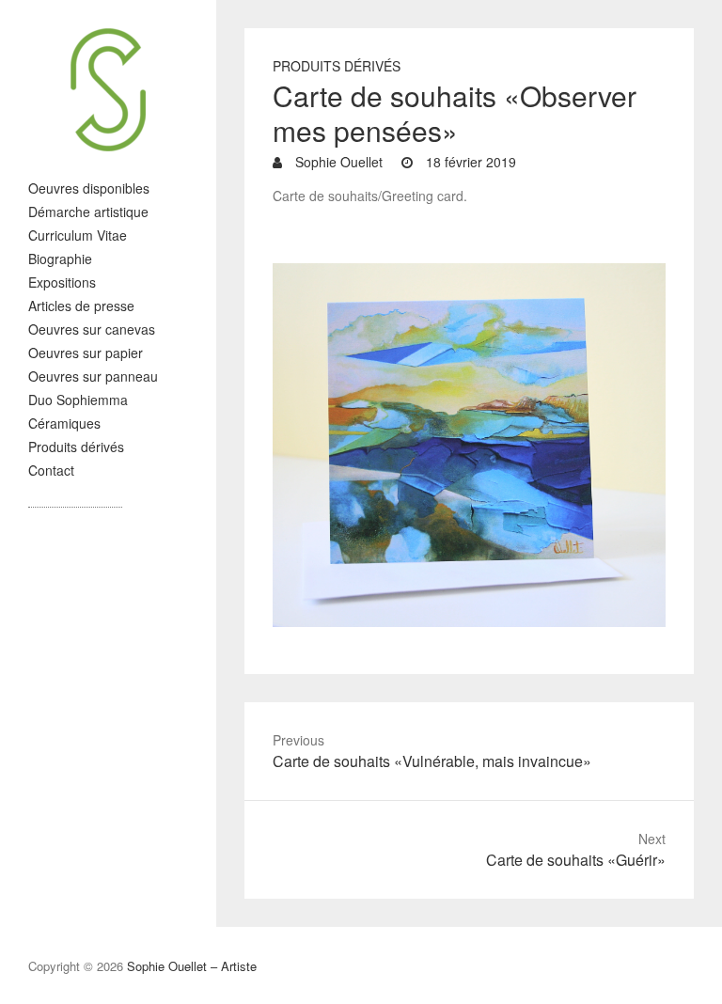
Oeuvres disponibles (88, 188)
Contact (51, 470)
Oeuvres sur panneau (93, 376)
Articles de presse (81, 305)
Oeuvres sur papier (85, 352)
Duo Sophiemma (78, 399)
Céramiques (64, 423)
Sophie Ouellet (337, 161)
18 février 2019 (469, 161)
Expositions (62, 282)
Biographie (60, 258)
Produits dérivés (76, 446)
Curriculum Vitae (77, 235)
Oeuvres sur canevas (91, 329)
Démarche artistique (88, 211)
